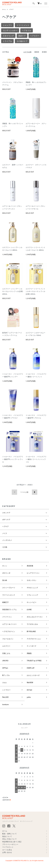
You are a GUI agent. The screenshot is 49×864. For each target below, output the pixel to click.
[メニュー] (45, 3)
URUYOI (5, 660)
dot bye (29, 690)
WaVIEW (30, 682)
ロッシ (4, 566)
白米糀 (29, 609)
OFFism (5, 668)
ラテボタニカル (32, 624)
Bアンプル (6, 675)
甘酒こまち (6, 653)
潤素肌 (29, 653)
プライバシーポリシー (10, 844)
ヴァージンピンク (8, 595)
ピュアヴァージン (33, 573)
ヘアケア (11, 9)
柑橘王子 (5, 602)
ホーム (4, 9)
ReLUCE (5, 697)
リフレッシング (32, 595)
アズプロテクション (34, 639)
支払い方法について (9, 839)
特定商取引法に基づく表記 (11, 841)
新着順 (44, 52)
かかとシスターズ (33, 675)
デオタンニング (32, 587)
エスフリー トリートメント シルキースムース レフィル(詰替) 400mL (35, 291)
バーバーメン (7, 617)
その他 (4, 547)
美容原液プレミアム (9, 609)
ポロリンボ (6, 573)
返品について (7, 836)
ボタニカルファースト (35, 617)
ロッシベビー (31, 602)
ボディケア (6, 519)
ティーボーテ (31, 646)
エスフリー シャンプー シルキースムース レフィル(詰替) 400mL (12, 291)
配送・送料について (9, 833)
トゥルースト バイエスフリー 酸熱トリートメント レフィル (36, 459)
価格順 (36, 52)
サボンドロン (31, 580)
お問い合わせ (7, 852)
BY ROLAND (31, 631)
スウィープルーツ (8, 587)
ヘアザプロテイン (8, 631)
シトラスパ (6, 690)
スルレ (4, 682)
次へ (34, 492)
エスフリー (6, 646)
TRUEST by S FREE (34, 660)
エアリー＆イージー (9, 624)
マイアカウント (7, 847)
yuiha (29, 697)
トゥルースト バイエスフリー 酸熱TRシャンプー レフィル (12, 459)
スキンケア (6, 512)
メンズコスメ (7, 540)
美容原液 (30, 566)
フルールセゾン (7, 639)
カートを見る (7, 850)
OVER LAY (30, 668)
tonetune (5, 704)
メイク (4, 533)
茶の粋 (4, 580)
